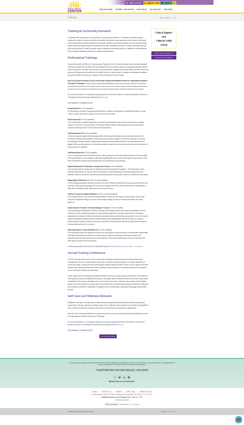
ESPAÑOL (119, 9)
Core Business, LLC (170, 411)
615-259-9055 (147, 394)
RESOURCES (168, 9)
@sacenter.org (103, 97)
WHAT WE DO (142, 9)
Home (161, 18)
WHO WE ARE (129, 9)
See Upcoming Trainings (108, 336)
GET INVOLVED (155, 9)
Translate (135, 404)
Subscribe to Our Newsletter (164, 57)
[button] (238, 419)
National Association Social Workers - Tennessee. (125, 246)
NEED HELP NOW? (106, 9)
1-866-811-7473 (136, 397)
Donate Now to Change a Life (164, 53)
